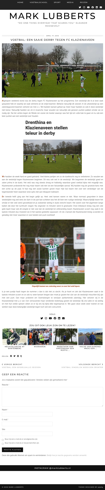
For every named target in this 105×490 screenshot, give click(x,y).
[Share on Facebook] (11, 356)
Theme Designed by (91, 487)
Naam (5, 410)
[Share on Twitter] (14, 356)
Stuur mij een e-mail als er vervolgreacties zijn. (21, 439)
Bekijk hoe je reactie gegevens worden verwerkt (66, 455)
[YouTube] (88, 7)
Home (20, 2)
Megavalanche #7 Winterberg (14, 347)
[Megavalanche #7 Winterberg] (14, 336)
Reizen (84, 2)
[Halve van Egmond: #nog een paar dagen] (90, 336)
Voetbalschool (39, 2)
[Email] (101, 7)
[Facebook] (93, 7)
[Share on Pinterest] (18, 356)
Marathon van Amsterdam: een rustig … (65, 348)
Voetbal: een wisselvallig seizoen (21, 365)
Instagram (52, 468)
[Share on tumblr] (21, 356)
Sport (57, 2)
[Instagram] (84, 7)
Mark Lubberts (52, 16)
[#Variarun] (40, 336)
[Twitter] (80, 7)
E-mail (5, 420)
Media (70, 2)
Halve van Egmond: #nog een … (90, 347)
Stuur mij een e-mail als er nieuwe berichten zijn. (22, 443)
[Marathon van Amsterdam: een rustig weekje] (65, 336)
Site (3, 429)
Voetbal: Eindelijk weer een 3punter (82, 365)
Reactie (5, 385)
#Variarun (40, 347)
